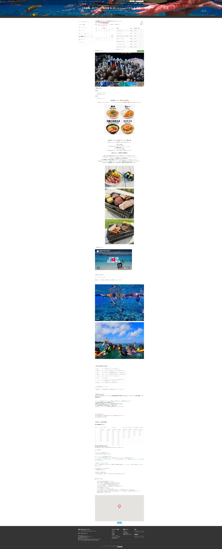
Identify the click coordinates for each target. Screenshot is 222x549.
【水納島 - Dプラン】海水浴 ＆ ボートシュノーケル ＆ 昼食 (103, 16)
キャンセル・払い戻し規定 (116, 536)
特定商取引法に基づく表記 (127, 534)
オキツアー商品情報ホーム (84, 21)
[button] (119, 506)
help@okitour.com (84, 533)
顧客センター (141, 3)
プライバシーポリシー (115, 535)
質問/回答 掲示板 (125, 533)
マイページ (80, 16)
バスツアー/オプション (86, 16)
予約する (141, 51)
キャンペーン (130, 3)
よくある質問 (125, 532)
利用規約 (113, 534)
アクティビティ (123, 3)
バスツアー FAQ (81, 42)
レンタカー (111, 3)
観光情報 (135, 3)
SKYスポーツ (83, 39)
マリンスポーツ (84, 27)
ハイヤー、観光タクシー (85, 33)
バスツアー (117, 3)
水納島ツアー (92, 16)
